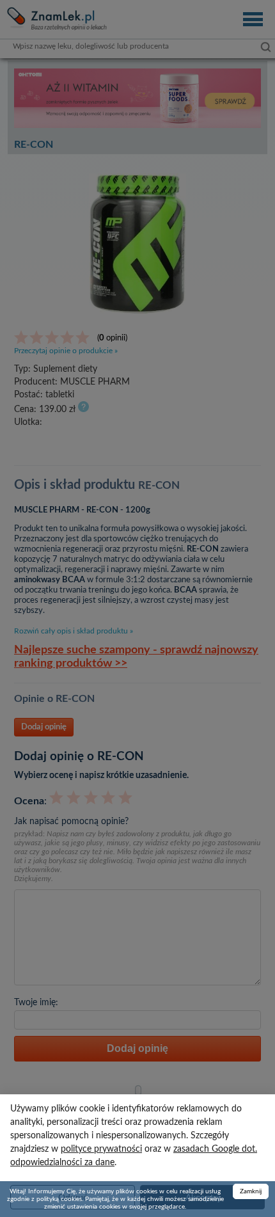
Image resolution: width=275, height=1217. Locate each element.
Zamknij (251, 1191)
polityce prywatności (101, 1149)
